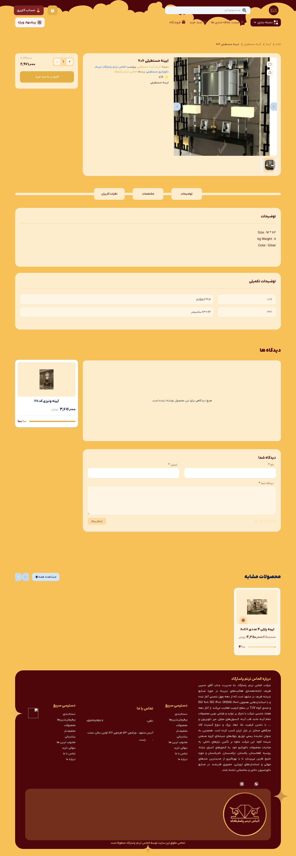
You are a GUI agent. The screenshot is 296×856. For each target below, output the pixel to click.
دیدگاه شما (266, 483)
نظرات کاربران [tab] (109, 194)
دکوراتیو (164, 72)
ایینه (98, 67)
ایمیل (172, 465)
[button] (177, 107)
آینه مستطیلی (252, 44)
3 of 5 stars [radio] (265, 521)
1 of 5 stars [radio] (274, 521)
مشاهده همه (47, 577)
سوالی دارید (180, 748)
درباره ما (182, 759)
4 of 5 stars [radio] (261, 521)
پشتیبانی (182, 737)
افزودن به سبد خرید (47, 77)
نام (271, 465)
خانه (278, 44)
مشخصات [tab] (148, 194)
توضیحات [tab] (187, 194)
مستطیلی (151, 72)
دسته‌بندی (181, 714)
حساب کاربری (26, 10)
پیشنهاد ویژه (27, 22)
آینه (268, 44)
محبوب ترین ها (178, 742)
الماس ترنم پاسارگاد (114, 67)
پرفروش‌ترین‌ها (178, 720)
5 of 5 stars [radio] (256, 521)
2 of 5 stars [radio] (269, 521)
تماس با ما (181, 754)
